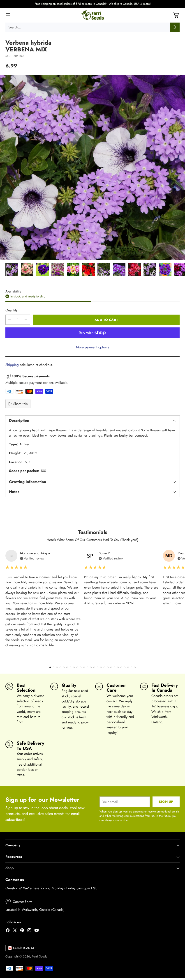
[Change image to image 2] (27, 269)
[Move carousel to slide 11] (84, 667)
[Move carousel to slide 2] (53, 667)
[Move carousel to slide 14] (94, 667)
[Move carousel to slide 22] (121, 667)
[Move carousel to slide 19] (111, 667)
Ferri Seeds (39, 956)
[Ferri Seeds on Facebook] (7, 930)
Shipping (12, 364)
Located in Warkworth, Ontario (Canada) (35, 909)
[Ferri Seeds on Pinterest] (22, 930)
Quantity (11, 310)
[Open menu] (7, 15)
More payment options (92, 347)
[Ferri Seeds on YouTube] (36, 930)
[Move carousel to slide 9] (77, 667)
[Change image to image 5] (73, 269)
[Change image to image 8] (119, 269)
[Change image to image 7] (103, 269)
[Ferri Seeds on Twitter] (15, 930)
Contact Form (22, 901)
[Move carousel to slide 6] (67, 667)
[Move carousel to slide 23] (124, 667)
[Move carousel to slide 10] (80, 667)
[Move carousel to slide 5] (64, 667)
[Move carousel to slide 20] (114, 667)
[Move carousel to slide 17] (104, 667)
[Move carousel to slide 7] (70, 667)
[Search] (175, 27)
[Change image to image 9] (134, 269)
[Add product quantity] (26, 319)
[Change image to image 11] (165, 269)
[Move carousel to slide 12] (87, 667)
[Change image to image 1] (11, 269)
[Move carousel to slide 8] (74, 667)
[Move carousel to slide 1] (50, 667)
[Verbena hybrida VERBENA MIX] (92, 167)
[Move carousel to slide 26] (135, 667)
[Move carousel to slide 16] (101, 667)
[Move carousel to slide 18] (108, 667)
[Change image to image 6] (88, 269)
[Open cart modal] (175, 15)
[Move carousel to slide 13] (91, 667)
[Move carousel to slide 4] (60, 667)
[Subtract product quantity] (10, 319)
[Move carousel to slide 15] (97, 667)
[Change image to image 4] (57, 269)
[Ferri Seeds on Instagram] (29, 930)
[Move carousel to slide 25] (131, 667)
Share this (20, 403)
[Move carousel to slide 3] (57, 667)
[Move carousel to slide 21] (118, 667)
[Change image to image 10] (149, 269)
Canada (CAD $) (23, 948)
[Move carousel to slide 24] (128, 667)
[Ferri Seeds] (92, 15)
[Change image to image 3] (42, 269)
